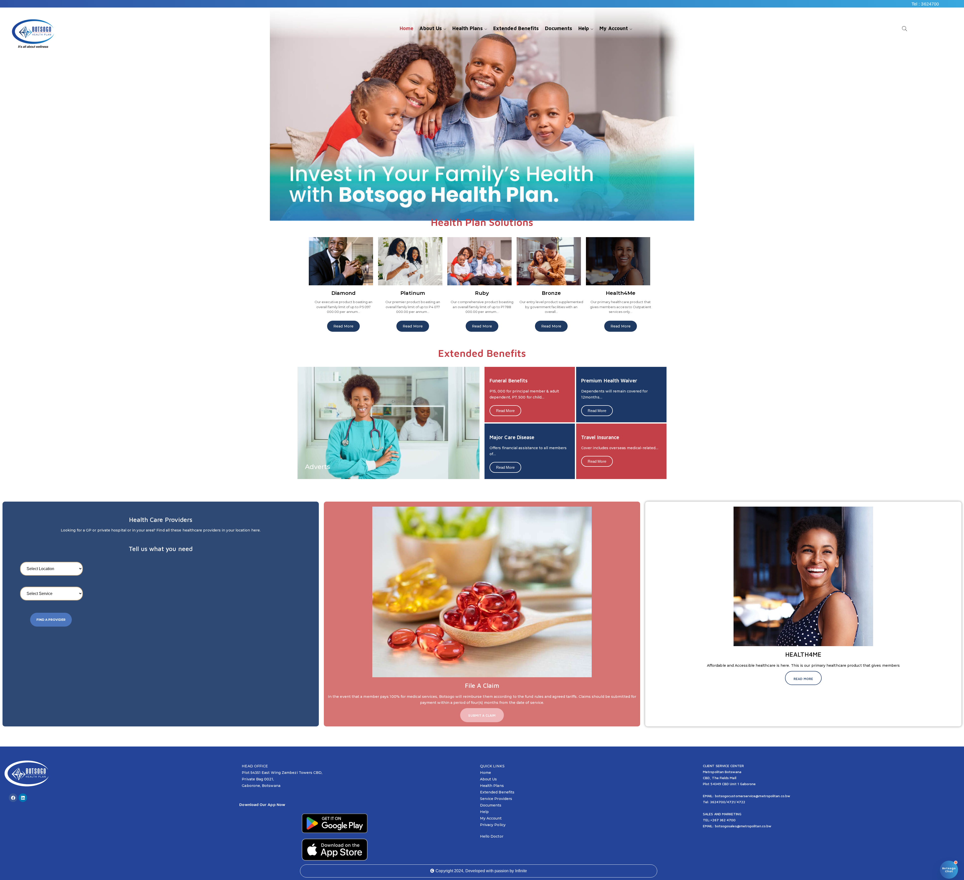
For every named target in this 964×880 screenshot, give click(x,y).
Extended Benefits (497, 792)
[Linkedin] (23, 797)
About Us (488, 779)
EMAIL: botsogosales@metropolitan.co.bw (737, 826)
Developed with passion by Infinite (496, 871)
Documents (491, 805)
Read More (343, 326)
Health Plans (492, 785)
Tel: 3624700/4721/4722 (724, 802)
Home (485, 772)
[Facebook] (13, 797)
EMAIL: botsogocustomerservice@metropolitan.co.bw (746, 796)
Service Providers (496, 798)
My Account (491, 818)
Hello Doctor (491, 836)
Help (484, 811)
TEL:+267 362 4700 (719, 820)
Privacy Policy (493, 825)
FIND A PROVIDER (51, 620)
